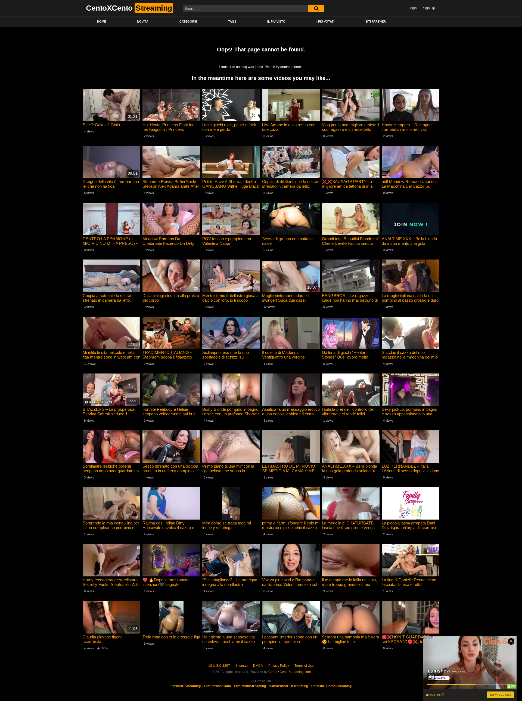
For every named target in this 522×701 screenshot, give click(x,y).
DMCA (258, 666)
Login (412, 8)
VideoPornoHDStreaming (288, 686)
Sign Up (429, 8)
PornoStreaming (339, 686)
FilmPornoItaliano (217, 686)
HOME (101, 21)
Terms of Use (304, 666)
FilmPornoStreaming (250, 686)
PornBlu (317, 686)
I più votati (325, 21)
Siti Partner (375, 21)
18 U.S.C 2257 (219, 666)
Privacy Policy (278, 666)
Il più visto (276, 21)
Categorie (188, 21)
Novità (142, 21)
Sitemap (241, 666)
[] (316, 8)
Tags (232, 21)
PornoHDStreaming (185, 686)
